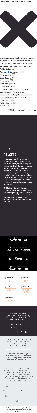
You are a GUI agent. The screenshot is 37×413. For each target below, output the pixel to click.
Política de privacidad (8, 103)
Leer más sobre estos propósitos (12, 92)
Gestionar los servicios (8, 86)
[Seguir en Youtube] (21, 331)
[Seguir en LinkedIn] (25, 331)
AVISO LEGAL (5, 106)
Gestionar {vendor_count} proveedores (14, 89)
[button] (18, 30)
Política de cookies (7, 100)
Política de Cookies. (7, 69)
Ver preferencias (27, 95)
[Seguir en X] (17, 331)
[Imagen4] (18, 400)
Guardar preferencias (7, 97)
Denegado (16, 95)
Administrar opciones (7, 84)
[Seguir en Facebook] (13, 331)
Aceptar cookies (6, 95)
